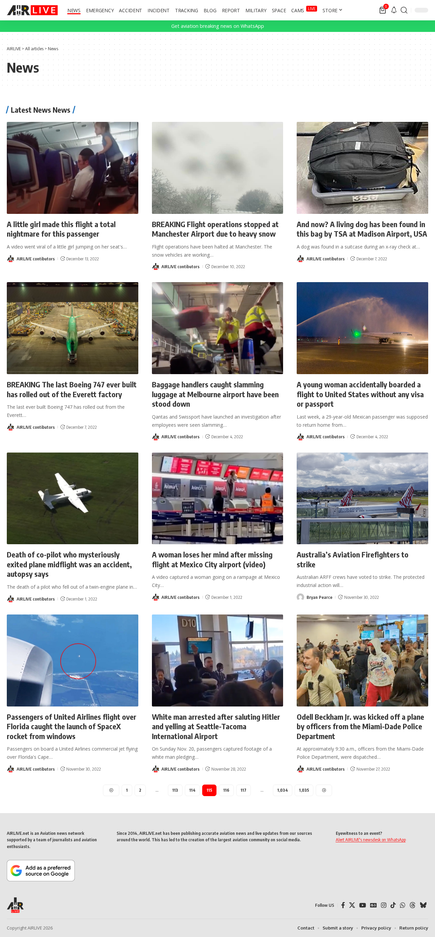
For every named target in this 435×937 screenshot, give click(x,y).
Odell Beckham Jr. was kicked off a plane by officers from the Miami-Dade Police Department (360, 726)
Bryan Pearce (319, 597)
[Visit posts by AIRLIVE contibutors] (10, 258)
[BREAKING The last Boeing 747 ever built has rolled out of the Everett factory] (72, 328)
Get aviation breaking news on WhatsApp (217, 26)
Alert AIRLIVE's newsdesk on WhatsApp (371, 839)
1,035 (304, 790)
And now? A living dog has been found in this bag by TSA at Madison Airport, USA (362, 229)
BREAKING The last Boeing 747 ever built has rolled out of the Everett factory (72, 389)
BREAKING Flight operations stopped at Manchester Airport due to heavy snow (215, 229)
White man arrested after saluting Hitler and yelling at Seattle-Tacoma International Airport (216, 726)
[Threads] (412, 905)
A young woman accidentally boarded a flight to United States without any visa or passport (360, 394)
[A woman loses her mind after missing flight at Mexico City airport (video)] (217, 499)
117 (243, 790)
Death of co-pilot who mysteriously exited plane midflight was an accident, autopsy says (69, 564)
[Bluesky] (423, 905)
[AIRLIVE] (32, 10)
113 (175, 790)
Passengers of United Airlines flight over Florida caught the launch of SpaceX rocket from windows (71, 726)
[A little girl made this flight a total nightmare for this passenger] (72, 168)
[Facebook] (343, 905)
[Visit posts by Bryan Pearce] (300, 597)
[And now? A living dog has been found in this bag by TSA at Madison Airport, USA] (362, 168)
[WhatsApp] (402, 905)
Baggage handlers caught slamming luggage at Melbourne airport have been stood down (215, 394)
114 (192, 790)
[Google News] (373, 905)
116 (226, 790)
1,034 (282, 790)
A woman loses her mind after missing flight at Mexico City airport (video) (212, 559)
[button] (404, 10)
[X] (352, 905)
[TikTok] (393, 905)
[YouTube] (363, 905)
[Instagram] (383, 905)
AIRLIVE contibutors (36, 258)
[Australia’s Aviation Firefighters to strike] (362, 499)
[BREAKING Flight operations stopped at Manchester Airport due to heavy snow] (217, 168)
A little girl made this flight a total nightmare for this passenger (61, 229)
